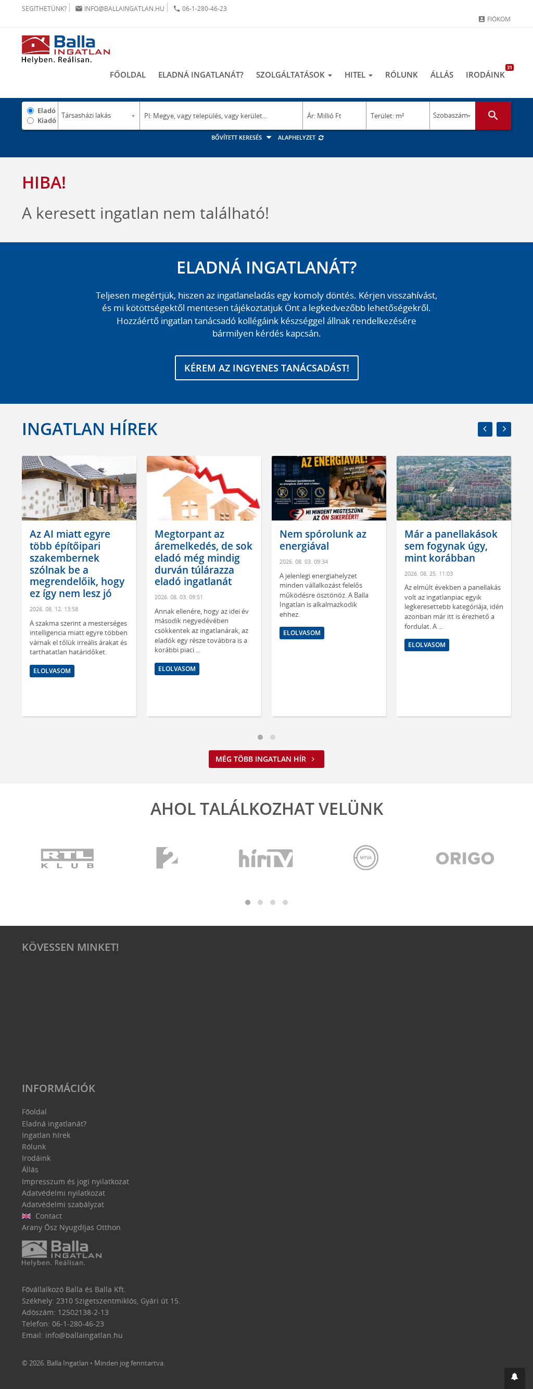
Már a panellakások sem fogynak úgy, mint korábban (451, 546)
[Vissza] (485, 429)
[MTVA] (366, 859)
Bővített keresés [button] (237, 137)
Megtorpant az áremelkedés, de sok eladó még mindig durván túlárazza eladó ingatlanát (203, 557)
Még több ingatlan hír (261, 759)
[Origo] (465, 859)
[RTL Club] (67, 859)
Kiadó (46, 120)
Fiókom (494, 19)
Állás (441, 74)
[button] (514, 1378)
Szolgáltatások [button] (291, 74)
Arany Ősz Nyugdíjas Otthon (71, 1227)
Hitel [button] (356, 74)
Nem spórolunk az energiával (323, 540)
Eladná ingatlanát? (201, 74)
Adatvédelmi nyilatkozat (63, 1193)
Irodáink (488, 72)
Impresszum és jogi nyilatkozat (75, 1181)
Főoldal (128, 74)
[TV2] (167, 859)
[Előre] (504, 429)
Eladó (46, 110)
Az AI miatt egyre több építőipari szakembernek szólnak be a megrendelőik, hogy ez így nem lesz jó (77, 563)
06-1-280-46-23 (200, 8)
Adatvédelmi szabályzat (63, 1204)
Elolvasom (52, 670)
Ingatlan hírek (89, 428)
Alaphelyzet (297, 137)
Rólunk (401, 74)
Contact (47, 1216)
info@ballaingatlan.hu (119, 8)
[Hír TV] (266, 859)
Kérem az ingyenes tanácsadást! (266, 368)
